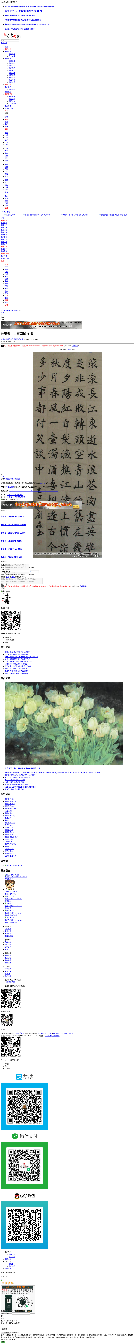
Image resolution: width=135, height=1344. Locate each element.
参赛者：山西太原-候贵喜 (16, 497)
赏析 (6, 269)
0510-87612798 (10, 982)
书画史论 (12, 82)
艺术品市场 (9, 108)
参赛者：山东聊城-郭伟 (15, 495)
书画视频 (12, 89)
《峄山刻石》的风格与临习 (14, 782)
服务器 (11, 1264)
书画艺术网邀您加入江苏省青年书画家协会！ (20, 15)
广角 (6, 272)
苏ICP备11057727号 (45, 1033)
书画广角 (12, 66)
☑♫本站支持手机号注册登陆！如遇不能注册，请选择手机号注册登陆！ (30, 6)
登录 (2, 43)
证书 (6, 305)
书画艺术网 (5, 339)
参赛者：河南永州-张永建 (11, 557)
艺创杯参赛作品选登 (11, 311)
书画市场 (12, 77)
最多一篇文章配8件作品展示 (11, 1323)
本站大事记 (9, 936)
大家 (6, 286)
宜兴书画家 (13, 103)
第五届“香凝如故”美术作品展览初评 (17, 652)
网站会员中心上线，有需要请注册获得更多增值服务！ (24, 11)
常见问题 (8, 933)
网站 (6, 190)
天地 (6, 276)
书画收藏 (12, 75)
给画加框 (8, 1268)
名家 (6, 288)
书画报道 (12, 54)
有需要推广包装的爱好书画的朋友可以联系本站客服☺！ (24, 20)
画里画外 (12, 61)
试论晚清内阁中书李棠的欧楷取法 (16, 784)
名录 (6, 265)
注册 (5, 43)
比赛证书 (12, 1254)
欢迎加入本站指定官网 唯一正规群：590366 (20, 29)
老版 (6, 129)
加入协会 (12, 1257)
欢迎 (6, 158)
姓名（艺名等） (6, 1313)
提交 (3, 1342)
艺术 (6, 135)
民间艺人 (12, 101)
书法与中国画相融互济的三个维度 (16, 671)
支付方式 (8, 931)
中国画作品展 (11, 837)
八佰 (6, 145)
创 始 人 (7, 974)
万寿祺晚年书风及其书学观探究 (16, 664)
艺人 (6, 291)
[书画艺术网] (25, 38)
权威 (6, 187)
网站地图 (8, 976)
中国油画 (10, 813)
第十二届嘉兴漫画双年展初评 (15, 780)
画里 (6, 267)
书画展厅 (8, 51)
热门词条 (8, 944)
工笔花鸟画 (10, 844)
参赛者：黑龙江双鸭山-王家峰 (13, 533)
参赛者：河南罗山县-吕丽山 (12, 516)
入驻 (6, 142)
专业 (6, 185)
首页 (6, 47)
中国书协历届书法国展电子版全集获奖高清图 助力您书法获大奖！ (28, 24)
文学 (6, 281)
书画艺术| (48, 1036)
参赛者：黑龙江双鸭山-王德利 (13, 525)
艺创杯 (9, 479)
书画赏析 (12, 63)
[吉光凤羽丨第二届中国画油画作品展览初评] (64, 764)
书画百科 (8, 84)
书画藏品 (4, 251)
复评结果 (9, 849)
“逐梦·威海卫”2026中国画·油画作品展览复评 (20, 787)
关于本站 (8, 969)
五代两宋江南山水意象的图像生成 (16, 654)
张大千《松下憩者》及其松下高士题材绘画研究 (21, 657)
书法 (8, 818)
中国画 (9, 820)
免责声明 (8, 971)
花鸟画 (8, 825)
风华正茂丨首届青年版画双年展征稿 (17, 777)
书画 (6, 133)
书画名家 (12, 99)
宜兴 (6, 293)
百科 (6, 137)
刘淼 (69, 350)
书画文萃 (8, 58)
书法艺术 (10, 823)
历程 (6, 126)
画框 (6, 122)
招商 (6, 140)
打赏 (2, 476)
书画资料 (8, 87)
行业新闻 (12, 56)
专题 (6, 119)
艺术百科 (8, 947)
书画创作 (12, 80)
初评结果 (9, 851)
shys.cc (42, 483)
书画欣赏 (8, 958)
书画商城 (8, 92)
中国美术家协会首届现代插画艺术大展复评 (20, 775)
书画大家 (12, 96)
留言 (6, 111)
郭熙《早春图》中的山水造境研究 (16, 673)
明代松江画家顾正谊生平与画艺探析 (17, 659)
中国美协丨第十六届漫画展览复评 (16, 668)
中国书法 (10, 815)
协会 (6, 156)
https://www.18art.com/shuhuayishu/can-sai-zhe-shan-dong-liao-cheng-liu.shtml (33, 491)
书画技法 (8, 106)
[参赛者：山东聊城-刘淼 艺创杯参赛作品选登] (67, 558)
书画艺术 (12, 73)
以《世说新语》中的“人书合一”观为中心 (19, 661)
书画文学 (12, 70)
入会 (6, 160)
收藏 (6, 279)
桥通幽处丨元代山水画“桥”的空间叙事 (18, 666)
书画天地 (12, 68)
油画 (8, 842)
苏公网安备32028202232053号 (63, 1033)
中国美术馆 (10, 808)
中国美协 (9, 799)
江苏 (6, 148)
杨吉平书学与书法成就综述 (14, 789)
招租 (6, 201)
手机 (2, 1316)
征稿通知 (10, 853)
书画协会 (8, 49)
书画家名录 (9, 94)
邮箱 (2, 1318)
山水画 (9, 830)
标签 (6, 117)
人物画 (9, 827)
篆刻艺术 (9, 806)
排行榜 (7, 949)
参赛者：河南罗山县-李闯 (11, 549)
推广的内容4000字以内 (9, 1321)
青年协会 (8, 942)
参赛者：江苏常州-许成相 (11, 541)
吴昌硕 (8, 811)
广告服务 (8, 929)
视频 (6, 283)
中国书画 (9, 834)
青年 (6, 151)
